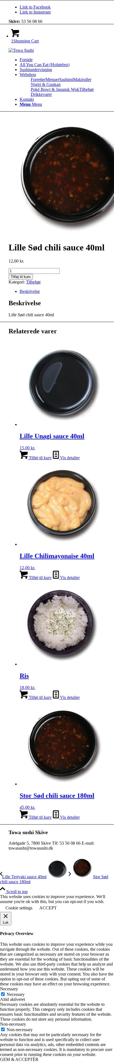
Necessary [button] (9, 989)
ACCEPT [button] (48, 908)
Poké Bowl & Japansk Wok (55, 89)
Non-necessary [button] (13, 1024)
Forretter (38, 79)
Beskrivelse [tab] (30, 291)
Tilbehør (86, 89)
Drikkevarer (41, 94)
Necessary (16, 994)
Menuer (52, 79)
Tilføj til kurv (21, 277)
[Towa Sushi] (21, 50)
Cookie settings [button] (19, 908)
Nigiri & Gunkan (46, 84)
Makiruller (82, 79)
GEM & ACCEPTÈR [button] (19, 1059)
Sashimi (66, 79)
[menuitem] (62, 59)
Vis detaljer (69, 457)
